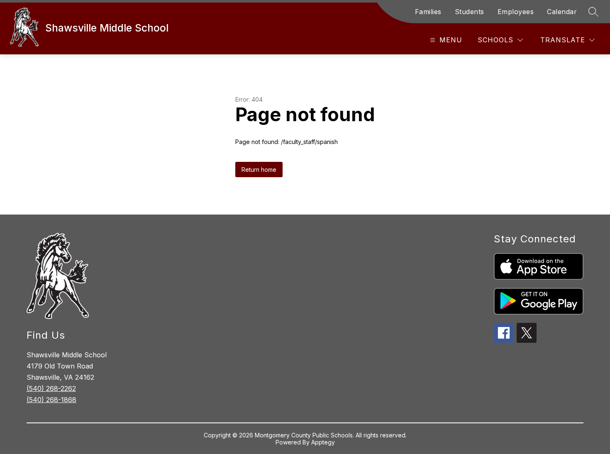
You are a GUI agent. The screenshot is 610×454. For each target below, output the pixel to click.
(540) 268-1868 (51, 399)
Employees (516, 11)
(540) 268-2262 (51, 388)
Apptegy (323, 442)
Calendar (562, 11)
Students (469, 11)
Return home (259, 169)
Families (428, 11)
